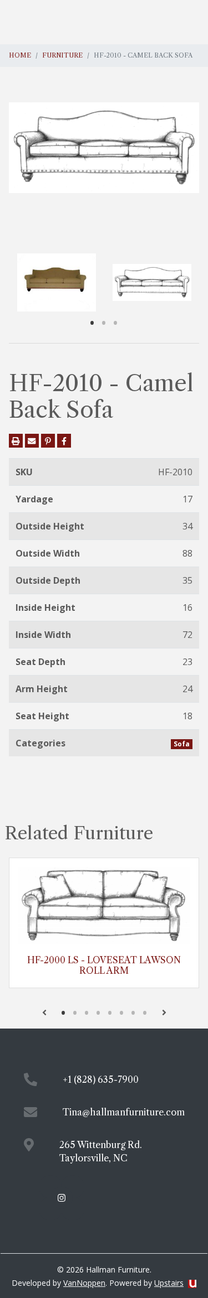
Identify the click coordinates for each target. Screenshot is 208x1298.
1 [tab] (92, 322)
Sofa (182, 744)
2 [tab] (104, 322)
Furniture (62, 55)
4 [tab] (98, 1012)
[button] (44, 1012)
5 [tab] (110, 1012)
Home (20, 55)
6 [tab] (122, 1012)
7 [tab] (133, 1012)
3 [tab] (115, 322)
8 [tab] (145, 1012)
